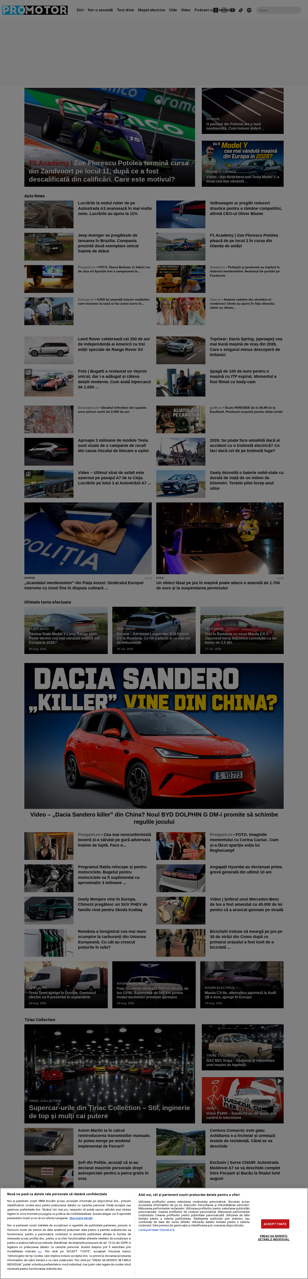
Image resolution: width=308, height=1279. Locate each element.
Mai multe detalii (80, 1218)
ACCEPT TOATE (275, 1224)
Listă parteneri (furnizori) (156, 1230)
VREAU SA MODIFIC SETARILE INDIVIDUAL (274, 1237)
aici (40, 1251)
